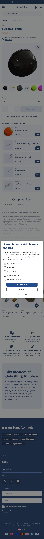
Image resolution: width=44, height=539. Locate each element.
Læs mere (19, 259)
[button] (22, 294)
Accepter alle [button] (22, 284)
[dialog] (22, 269)
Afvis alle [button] (22, 289)
